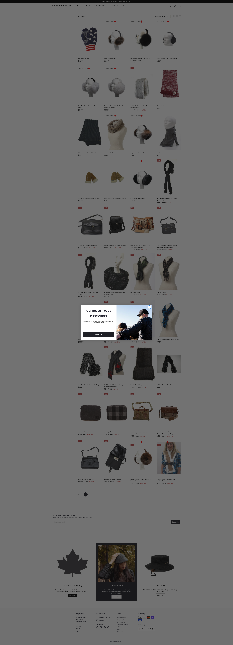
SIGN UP (98, 334)
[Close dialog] (149, 307)
